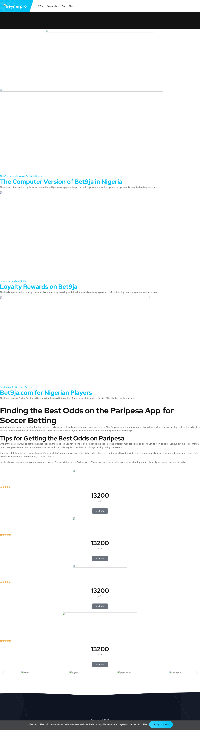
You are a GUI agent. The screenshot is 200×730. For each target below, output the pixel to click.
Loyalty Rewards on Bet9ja (38, 287)
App (64, 6)
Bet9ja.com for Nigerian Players (46, 393)
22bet (41, 6)
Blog (71, 6)
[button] (3, 672)
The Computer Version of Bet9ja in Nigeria (61, 182)
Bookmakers (53, 6)
